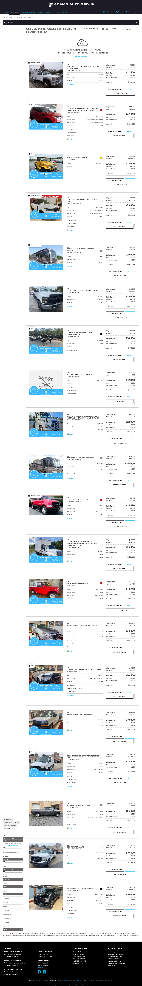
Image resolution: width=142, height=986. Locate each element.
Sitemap (79, 985)
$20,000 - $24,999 (79, 961)
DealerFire (66, 980)
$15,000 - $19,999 (79, 959)
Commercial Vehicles (28, 12)
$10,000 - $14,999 (79, 956)
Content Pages (61, 12)
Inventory (111, 952)
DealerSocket (78, 980)
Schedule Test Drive (115, 956)
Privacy (74, 985)
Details (129, 89)
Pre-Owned (14, 12)
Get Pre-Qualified (120, 94)
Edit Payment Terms (13, 845)
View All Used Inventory (82, 56)
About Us (49, 12)
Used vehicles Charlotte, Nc (17, 17)
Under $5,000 (78, 952)
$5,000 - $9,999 (79, 954)
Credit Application (114, 961)
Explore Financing (134, 135)
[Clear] (13, 828)
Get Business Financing (116, 963)
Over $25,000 (78, 963)
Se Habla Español (133, 12)
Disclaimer (86, 985)
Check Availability (115, 89)
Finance (41, 12)
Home (6, 12)
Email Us (40, 968)
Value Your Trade (114, 959)
